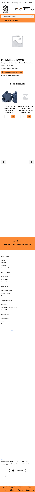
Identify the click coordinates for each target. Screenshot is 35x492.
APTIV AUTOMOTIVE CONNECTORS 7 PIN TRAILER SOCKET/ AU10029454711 (9, 109)
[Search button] (32, 16)
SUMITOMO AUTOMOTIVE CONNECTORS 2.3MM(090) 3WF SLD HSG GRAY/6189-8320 (25, 109)
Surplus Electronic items (26, 63)
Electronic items (13, 20)
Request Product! (26, 9)
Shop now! (29, 3)
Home (5, 20)
